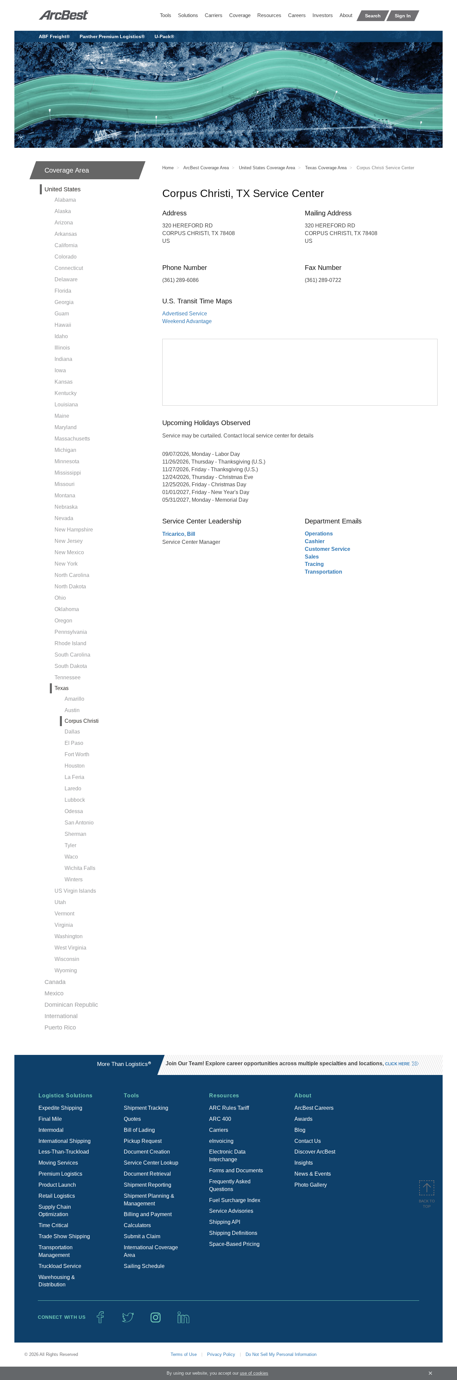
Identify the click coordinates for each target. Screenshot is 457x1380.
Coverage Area (66, 170)
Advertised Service (184, 313)
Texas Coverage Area (326, 167)
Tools (165, 15)
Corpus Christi (82, 721)
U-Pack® (164, 36)
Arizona (64, 222)
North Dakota (70, 586)
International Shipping (64, 1141)
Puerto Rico (60, 1027)
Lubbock (75, 800)
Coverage (240, 15)
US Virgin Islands (75, 891)
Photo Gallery (310, 1185)
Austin (72, 710)
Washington (69, 936)
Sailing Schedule (144, 1266)
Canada (55, 982)
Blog (299, 1130)
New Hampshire (74, 529)
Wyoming (66, 970)
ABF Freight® (54, 36)
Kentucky (66, 393)
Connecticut (69, 268)
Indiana (63, 359)
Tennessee (68, 677)
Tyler (70, 845)
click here (397, 1064)
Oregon (63, 620)
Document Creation (147, 1152)
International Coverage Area (151, 1251)
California (66, 245)
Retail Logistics (56, 1196)
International (61, 1016)
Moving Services (58, 1163)
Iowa (60, 370)
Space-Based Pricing (234, 1244)
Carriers (213, 15)
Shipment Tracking (146, 1108)
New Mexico (69, 552)
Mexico (54, 993)
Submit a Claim (142, 1236)
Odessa (74, 811)
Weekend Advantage (187, 321)
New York (66, 564)
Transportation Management (55, 1251)
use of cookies (254, 1373)
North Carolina (72, 575)
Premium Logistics (60, 1174)
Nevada (64, 518)
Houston (75, 766)
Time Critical (53, 1225)
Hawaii (63, 325)
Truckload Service (59, 1266)
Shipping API (224, 1222)
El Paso (74, 743)
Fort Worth (77, 754)
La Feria (74, 777)
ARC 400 (220, 1119)
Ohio (60, 598)
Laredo (73, 788)
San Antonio (79, 822)
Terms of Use (184, 1354)
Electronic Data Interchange (227, 1155)
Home (168, 167)
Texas (62, 688)
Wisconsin (67, 959)
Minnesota (67, 461)
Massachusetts (72, 438)
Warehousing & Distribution (56, 1281)
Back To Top (427, 1203)
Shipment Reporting (147, 1185)
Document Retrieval (147, 1174)
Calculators (137, 1225)
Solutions (188, 15)
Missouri (65, 484)
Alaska (63, 211)
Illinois (62, 348)
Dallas (72, 731)
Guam (62, 313)
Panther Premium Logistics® (112, 36)
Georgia (64, 302)
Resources (269, 15)
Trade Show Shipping (64, 1236)
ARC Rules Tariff (229, 1108)
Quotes (132, 1119)
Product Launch (57, 1185)
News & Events (312, 1174)
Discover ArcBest (314, 1152)
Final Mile (50, 1119)
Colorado (66, 257)
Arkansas (66, 234)
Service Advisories (231, 1211)
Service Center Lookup (151, 1163)
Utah (60, 902)
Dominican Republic (71, 1004)
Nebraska (66, 507)
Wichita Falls (80, 868)
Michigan (65, 450)
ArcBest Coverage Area (206, 167)
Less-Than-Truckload (63, 1152)
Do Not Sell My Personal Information (281, 1354)
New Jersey (69, 541)
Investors (322, 15)
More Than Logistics (124, 1064)
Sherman (75, 834)
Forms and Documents (236, 1170)
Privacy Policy (221, 1354)
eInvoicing (221, 1141)
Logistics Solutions (65, 1095)
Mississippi (68, 473)
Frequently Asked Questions (230, 1185)
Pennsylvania (71, 632)
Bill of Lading (139, 1130)
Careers (297, 15)
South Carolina (72, 655)
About (346, 15)
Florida (63, 291)
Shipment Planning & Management (149, 1199)
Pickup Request (143, 1141)
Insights (303, 1163)
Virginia (64, 925)
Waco (71, 857)
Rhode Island (70, 643)
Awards (303, 1119)
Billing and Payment (148, 1214)
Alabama (65, 200)
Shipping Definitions (233, 1233)
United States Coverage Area (267, 167)
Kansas (64, 382)
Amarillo (74, 699)
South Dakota (71, 666)
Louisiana (66, 404)
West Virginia (70, 948)
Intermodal (51, 1130)
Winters (74, 879)
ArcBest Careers (314, 1108)
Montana (65, 495)
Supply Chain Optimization (54, 1210)
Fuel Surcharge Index (234, 1200)
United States (62, 189)
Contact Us (307, 1141)
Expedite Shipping (60, 1108)
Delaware (66, 279)
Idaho (61, 336)
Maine (62, 416)
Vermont (64, 913)
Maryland (66, 427)
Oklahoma (67, 609)
